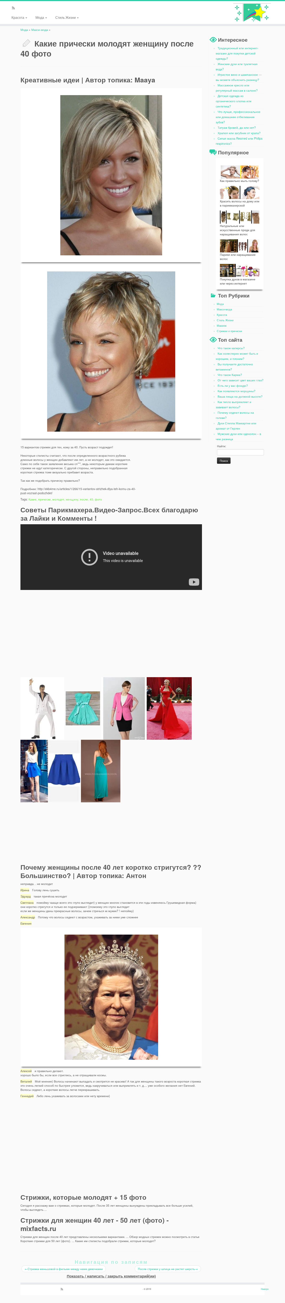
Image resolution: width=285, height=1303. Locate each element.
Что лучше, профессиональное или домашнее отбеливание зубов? (238, 117)
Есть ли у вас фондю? (233, 385)
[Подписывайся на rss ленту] (14, 8)
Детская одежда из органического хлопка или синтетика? (233, 101)
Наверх (265, 1288)
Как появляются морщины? (236, 391)
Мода (40, 17)
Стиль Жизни (66, 17)
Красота (18, 17)
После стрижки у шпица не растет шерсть (168, 1269)
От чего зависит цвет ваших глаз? (241, 380)
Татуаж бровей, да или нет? (237, 127)
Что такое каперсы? (231, 348)
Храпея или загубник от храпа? (239, 133)
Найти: (221, 446)
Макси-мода (39, 30)
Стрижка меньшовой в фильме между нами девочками (64, 1269)
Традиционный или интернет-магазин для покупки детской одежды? (237, 53)
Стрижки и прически (229, 331)
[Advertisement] (170, 471)
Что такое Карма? (230, 375)
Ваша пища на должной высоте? (240, 396)
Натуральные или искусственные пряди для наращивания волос (237, 230)
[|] (252, 12)
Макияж (222, 326)
